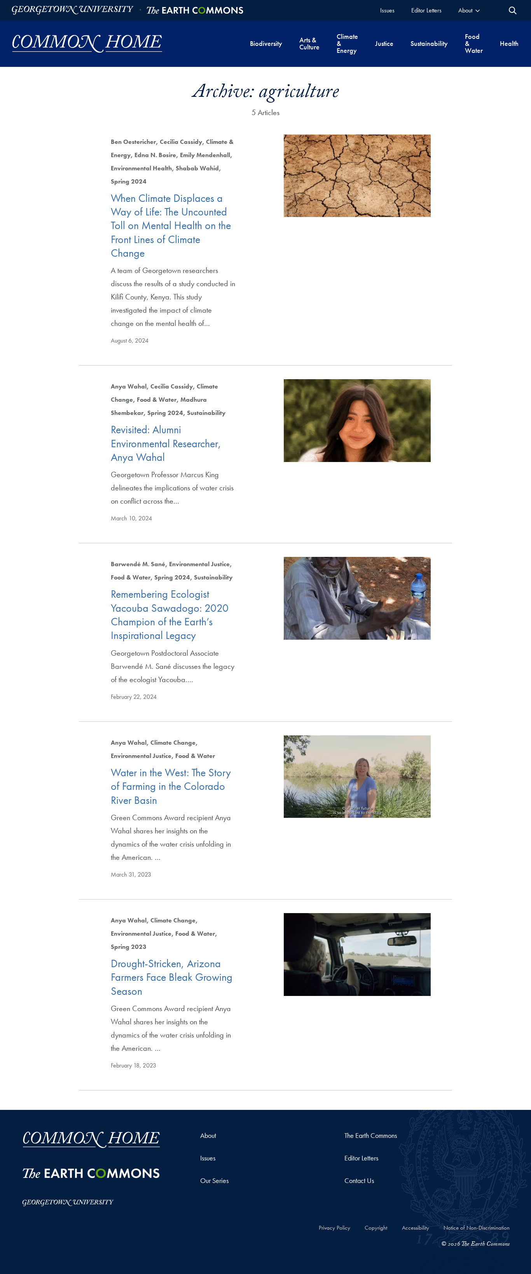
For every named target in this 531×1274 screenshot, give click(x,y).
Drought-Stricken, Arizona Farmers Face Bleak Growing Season (171, 977)
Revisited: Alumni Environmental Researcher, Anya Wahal (166, 443)
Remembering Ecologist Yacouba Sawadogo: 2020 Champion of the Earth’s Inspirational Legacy (170, 614)
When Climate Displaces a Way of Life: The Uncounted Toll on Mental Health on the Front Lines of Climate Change (171, 225)
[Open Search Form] (513, 10)
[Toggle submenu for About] (477, 10)
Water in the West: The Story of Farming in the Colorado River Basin (171, 786)
